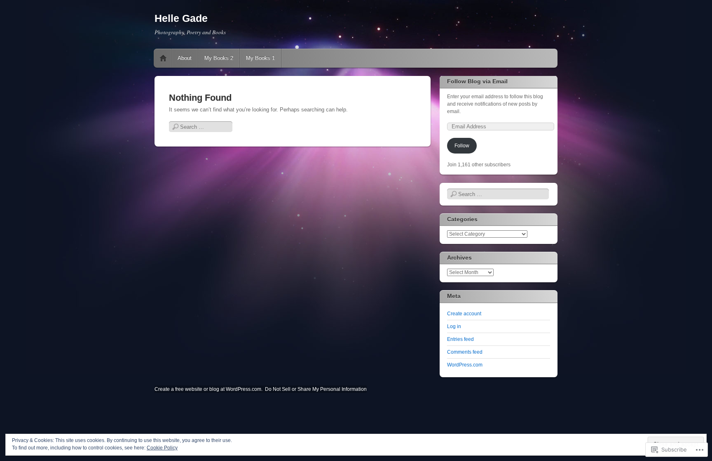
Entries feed (460, 339)
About (185, 58)
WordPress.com (464, 365)
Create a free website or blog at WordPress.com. (208, 389)
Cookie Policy (162, 448)
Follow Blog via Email (477, 81)
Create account (464, 314)
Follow (461, 146)
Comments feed (464, 352)
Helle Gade (181, 18)
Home (163, 58)
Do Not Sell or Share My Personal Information (316, 389)
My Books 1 (260, 58)
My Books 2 (218, 58)
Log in (454, 326)
